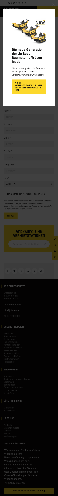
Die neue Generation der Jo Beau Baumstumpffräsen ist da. (28, 55)
